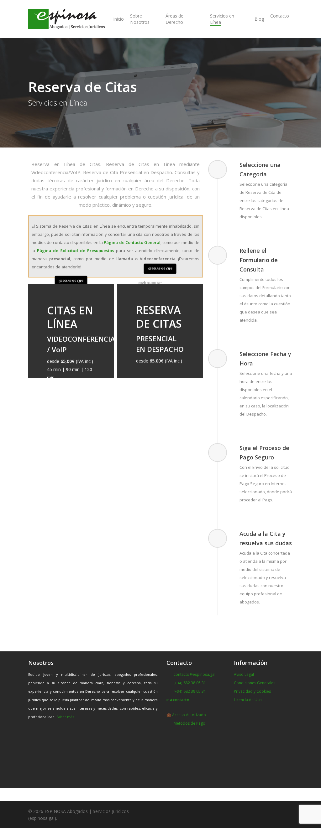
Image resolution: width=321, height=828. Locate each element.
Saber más (65, 716)
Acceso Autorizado (189, 714)
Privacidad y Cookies (252, 691)
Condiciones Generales (254, 683)
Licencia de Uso (248, 699)
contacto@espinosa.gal (194, 674)
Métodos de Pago (189, 723)
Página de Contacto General (132, 242)
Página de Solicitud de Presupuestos (75, 250)
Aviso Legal (244, 674)
